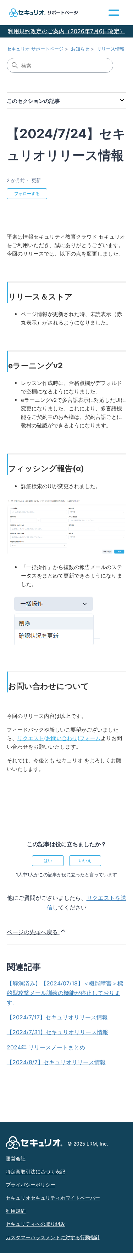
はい (48, 860)
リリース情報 (110, 49)
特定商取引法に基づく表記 (35, 1172)
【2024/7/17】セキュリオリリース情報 (57, 1017)
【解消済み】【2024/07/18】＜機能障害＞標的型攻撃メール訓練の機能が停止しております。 (65, 993)
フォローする (27, 193)
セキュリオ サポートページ (35, 49)
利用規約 (16, 1211)
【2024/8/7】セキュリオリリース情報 (56, 1062)
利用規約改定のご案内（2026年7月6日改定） (66, 31)
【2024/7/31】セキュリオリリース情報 (57, 1032)
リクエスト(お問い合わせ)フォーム (59, 738)
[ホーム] (42, 12)
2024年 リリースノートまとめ (46, 1047)
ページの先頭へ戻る (33, 932)
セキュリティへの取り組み (35, 1224)
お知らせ (80, 49)
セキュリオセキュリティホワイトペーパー (53, 1198)
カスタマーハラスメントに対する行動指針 (53, 1237)
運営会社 (16, 1158)
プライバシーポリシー (30, 1185)
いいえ (85, 860)
